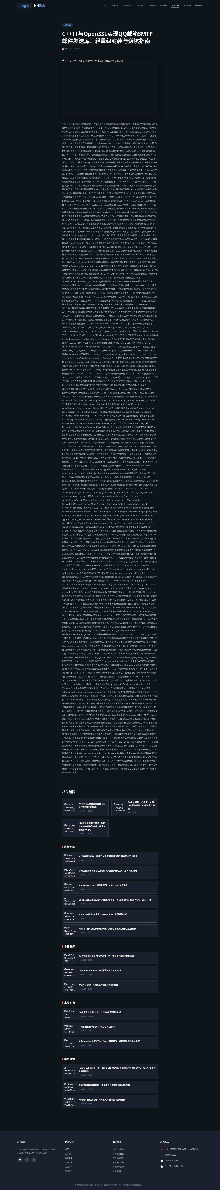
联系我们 (199, 5)
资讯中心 (175, 5)
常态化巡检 (117, 1171)
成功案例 (187, 5)
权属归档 (163, 5)
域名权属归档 (118, 1162)
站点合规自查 (118, 1153)
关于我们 (115, 5)
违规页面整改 (118, 1158)
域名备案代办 (118, 1149)
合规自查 (139, 5)
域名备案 (127, 5)
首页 (105, 5)
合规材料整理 (118, 1167)
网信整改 (151, 5)
